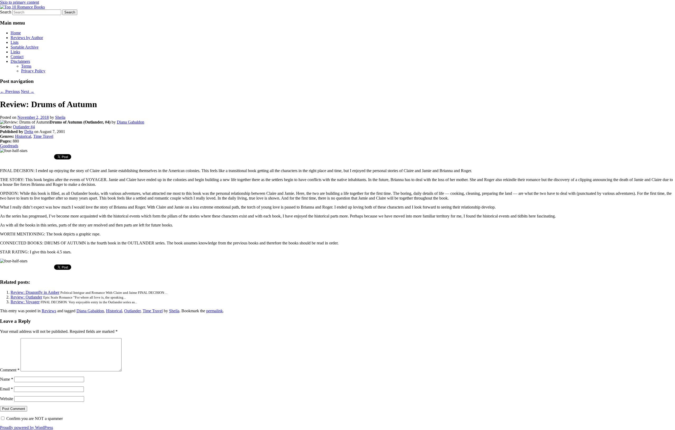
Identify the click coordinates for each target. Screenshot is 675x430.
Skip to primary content (19, 2)
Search (5, 12)
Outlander (132, 311)
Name (6, 379)
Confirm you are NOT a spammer (34, 418)
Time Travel (43, 136)
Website (6, 398)
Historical (23, 136)
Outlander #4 (24, 127)
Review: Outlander (26, 297)
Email (6, 389)
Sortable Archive (24, 47)
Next (27, 91)
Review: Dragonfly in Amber (35, 292)
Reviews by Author (27, 37)
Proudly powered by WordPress (26, 427)
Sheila (60, 117)
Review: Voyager (25, 302)
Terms (26, 66)
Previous (10, 91)
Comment (10, 370)
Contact (17, 56)
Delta (28, 131)
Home (16, 33)
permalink (214, 311)
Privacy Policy (33, 71)
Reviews (49, 311)
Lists (14, 42)
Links (15, 52)
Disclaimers (20, 61)
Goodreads (9, 146)
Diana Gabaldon (130, 122)
